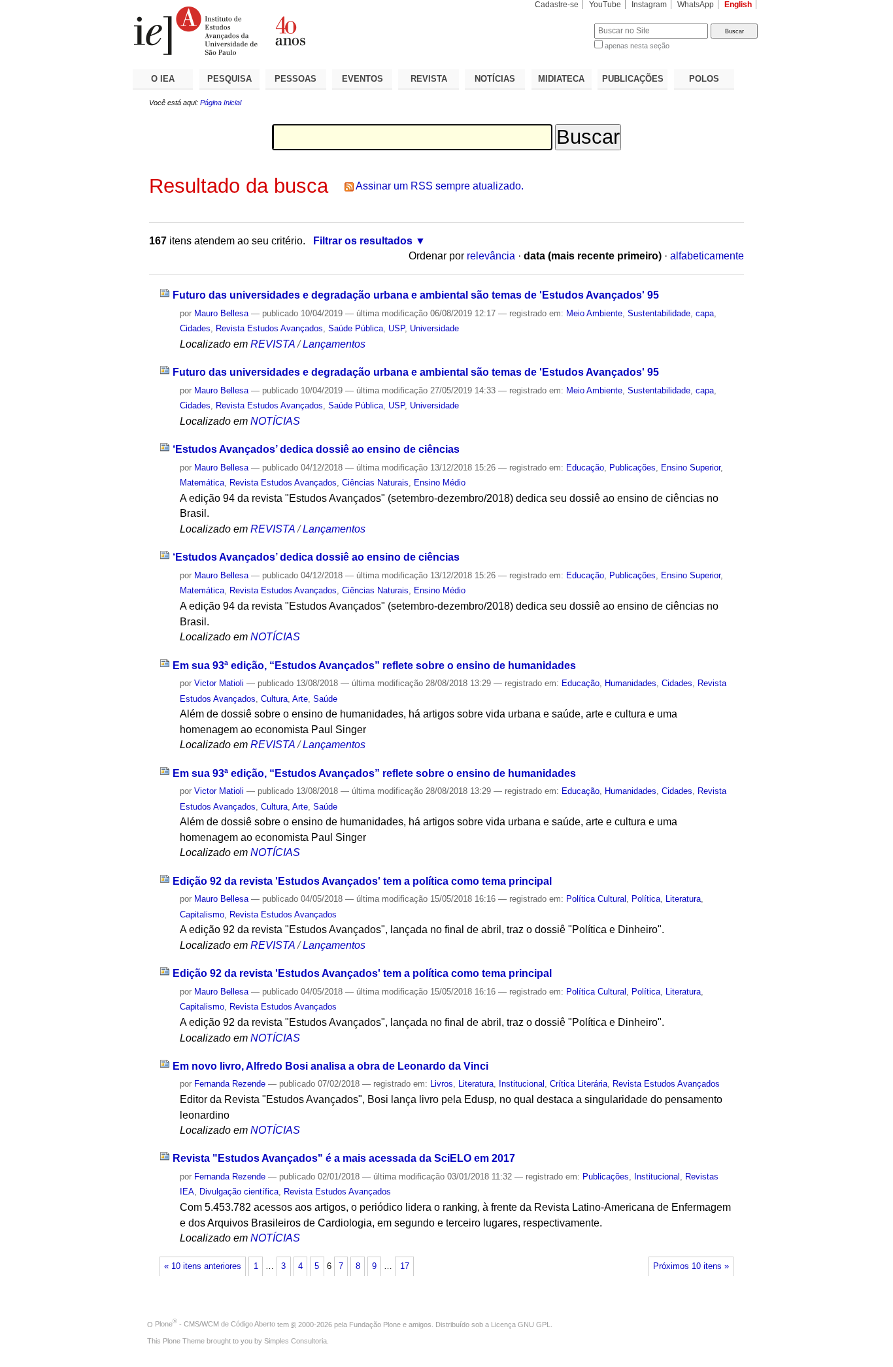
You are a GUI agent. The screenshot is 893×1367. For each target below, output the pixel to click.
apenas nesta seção (637, 46)
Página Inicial (220, 103)
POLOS (704, 79)
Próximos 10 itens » (691, 1266)
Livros (441, 1084)
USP (396, 328)
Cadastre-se (557, 4)
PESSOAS (295, 79)
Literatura (683, 899)
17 (404, 1266)
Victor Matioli (219, 683)
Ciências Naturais (375, 482)
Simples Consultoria (295, 1341)
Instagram (649, 4)
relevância (491, 255)
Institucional (522, 1084)
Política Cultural (596, 899)
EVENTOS (362, 79)
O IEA (163, 79)
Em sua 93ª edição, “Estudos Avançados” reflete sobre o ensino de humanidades (374, 665)
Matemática (202, 482)
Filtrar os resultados (363, 240)
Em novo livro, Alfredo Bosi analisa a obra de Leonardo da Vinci (330, 1066)
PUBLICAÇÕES (633, 79)
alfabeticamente (707, 255)
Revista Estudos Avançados (269, 328)
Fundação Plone (375, 1324)
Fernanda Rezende (229, 1084)
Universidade (434, 328)
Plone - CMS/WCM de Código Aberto (215, 1324)
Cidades (195, 328)
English (738, 4)
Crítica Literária (578, 1084)
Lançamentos (334, 344)
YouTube (605, 4)
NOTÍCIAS (495, 79)
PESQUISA (229, 79)
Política (646, 899)
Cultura (274, 699)
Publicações (632, 467)
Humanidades (630, 683)
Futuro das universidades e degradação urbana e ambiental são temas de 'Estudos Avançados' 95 (416, 295)
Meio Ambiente (594, 313)
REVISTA (429, 79)
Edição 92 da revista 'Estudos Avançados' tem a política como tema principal (362, 881)
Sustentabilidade (659, 313)
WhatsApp (695, 4)
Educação (585, 467)
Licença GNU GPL (520, 1324)
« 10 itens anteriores (202, 1266)
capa (705, 313)
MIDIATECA (561, 79)
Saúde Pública (355, 328)
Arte (300, 699)
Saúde (325, 699)
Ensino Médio (439, 482)
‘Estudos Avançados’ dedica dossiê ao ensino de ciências (316, 449)
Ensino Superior (690, 467)
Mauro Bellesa (221, 313)
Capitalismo (202, 914)
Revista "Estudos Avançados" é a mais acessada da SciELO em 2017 (344, 1158)
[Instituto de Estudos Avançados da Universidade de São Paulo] (289, 31)
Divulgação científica (238, 1191)
